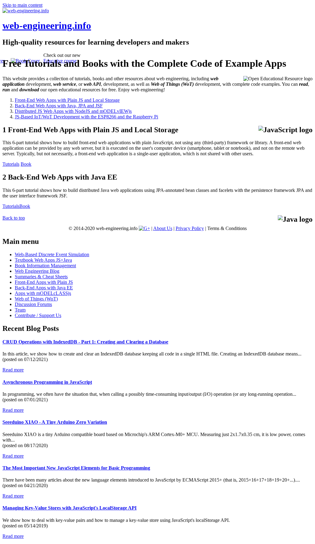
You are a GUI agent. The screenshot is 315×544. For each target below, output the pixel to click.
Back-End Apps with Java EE (44, 287)
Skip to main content (22, 5)
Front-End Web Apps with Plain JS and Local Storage (67, 100)
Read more (13, 369)
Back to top (13, 217)
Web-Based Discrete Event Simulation (52, 254)
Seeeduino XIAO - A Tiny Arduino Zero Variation (54, 422)
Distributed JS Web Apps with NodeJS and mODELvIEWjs (73, 111)
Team (20, 309)
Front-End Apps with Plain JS (44, 282)
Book (26, 164)
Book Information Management (45, 265)
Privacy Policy (190, 228)
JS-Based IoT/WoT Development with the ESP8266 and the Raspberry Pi (86, 116)
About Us (162, 228)
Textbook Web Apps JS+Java (43, 260)
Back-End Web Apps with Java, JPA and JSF (59, 105)
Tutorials (10, 164)
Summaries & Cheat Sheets (41, 276)
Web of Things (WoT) (36, 298)
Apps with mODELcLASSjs (43, 293)
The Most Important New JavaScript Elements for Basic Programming (76, 468)
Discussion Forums (33, 304)
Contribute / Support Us (38, 315)
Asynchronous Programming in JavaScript (47, 382)
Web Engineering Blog (37, 271)
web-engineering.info (46, 25)
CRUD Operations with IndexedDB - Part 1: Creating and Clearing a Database (85, 341)
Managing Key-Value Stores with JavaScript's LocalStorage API (69, 507)
